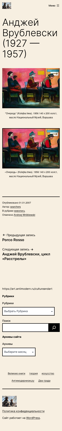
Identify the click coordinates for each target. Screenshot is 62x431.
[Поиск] (54, 327)
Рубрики (8, 303)
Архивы (7, 343)
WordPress (33, 417)
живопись (19, 210)
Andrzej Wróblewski (24, 214)
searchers (15, 206)
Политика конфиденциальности (23, 411)
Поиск (6, 320)
